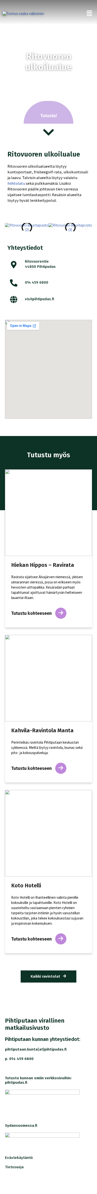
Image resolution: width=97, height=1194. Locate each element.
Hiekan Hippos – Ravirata (42, 565)
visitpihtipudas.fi (39, 299)
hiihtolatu (16, 183)
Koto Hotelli (26, 885)
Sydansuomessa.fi (21, 1125)
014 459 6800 (36, 282)
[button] (10, 228)
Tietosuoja (14, 1167)
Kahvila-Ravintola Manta (42, 730)
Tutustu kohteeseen (32, 613)
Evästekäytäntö (19, 1157)
